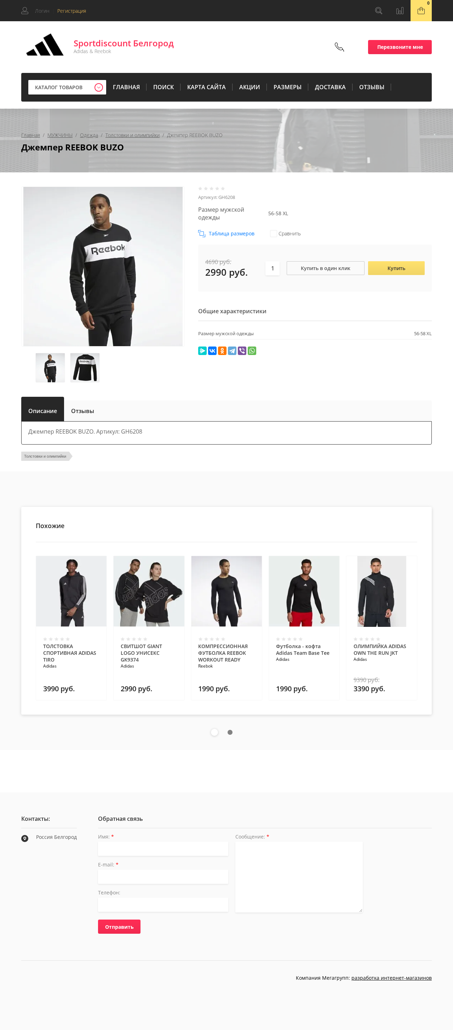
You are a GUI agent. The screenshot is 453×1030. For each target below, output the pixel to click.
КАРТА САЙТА (206, 87)
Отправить (119, 926)
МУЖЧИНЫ (60, 135)
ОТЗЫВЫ (371, 87)
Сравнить (289, 233)
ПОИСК (163, 87)
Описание (42, 409)
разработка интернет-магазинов (391, 977)
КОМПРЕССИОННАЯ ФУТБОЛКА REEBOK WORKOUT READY (223, 653)
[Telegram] (232, 351)
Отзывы (82, 411)
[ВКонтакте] (212, 351)
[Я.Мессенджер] (202, 351)
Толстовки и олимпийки (132, 135)
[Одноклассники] (222, 351)
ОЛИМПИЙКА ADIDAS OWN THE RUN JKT (380, 649)
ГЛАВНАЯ (126, 87)
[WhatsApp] (252, 351)
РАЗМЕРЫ (288, 87)
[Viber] (242, 351)
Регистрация (71, 10)
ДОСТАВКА (330, 87)
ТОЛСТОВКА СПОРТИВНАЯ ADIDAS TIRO (69, 653)
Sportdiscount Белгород (124, 43)
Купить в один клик (325, 268)
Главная (30, 135)
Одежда (89, 135)
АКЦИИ (249, 87)
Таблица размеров (231, 233)
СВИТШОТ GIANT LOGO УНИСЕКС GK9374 (141, 653)
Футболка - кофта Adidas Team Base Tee (302, 649)
